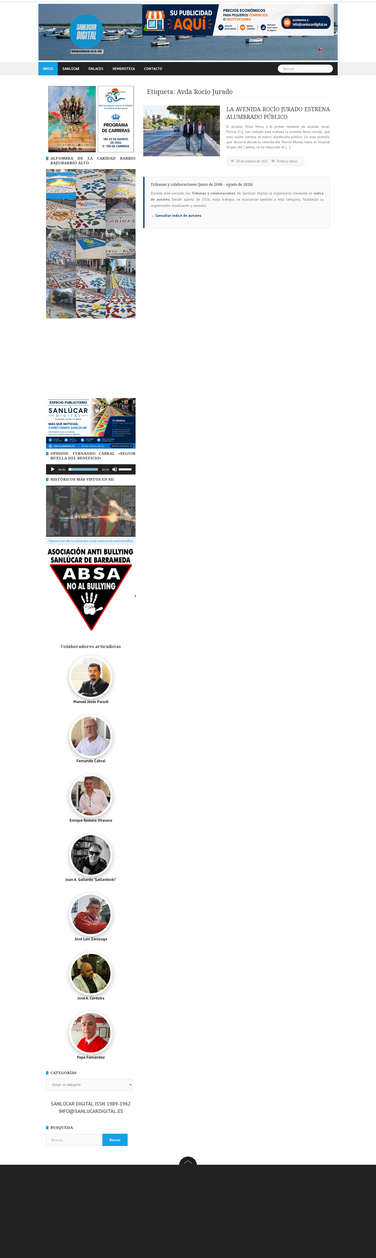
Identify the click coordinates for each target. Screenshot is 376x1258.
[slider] (126, 468)
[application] (91, 469)
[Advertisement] (91, 360)
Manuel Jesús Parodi (90, 701)
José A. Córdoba (91, 998)
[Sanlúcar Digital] (86, 31)
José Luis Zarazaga (91, 938)
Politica (282, 161)
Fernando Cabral (90, 760)
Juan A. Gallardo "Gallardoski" (90, 879)
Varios (293, 161)
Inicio (48, 68)
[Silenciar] (114, 469)
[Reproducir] (52, 469)
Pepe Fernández (91, 1057)
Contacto (153, 68)
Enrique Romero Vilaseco (91, 820)
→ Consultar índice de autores (176, 215)
